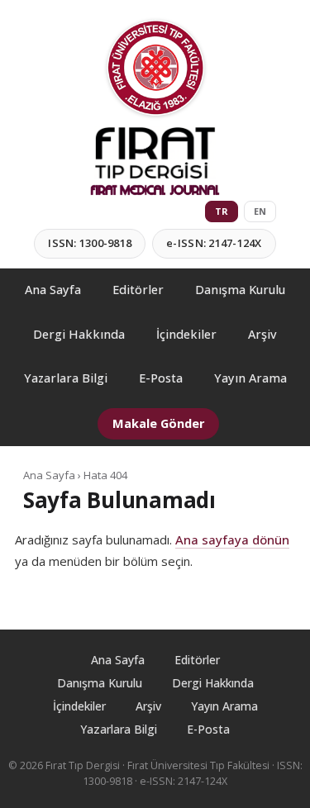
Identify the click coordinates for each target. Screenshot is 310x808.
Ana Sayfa (53, 289)
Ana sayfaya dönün (232, 539)
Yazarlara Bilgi (65, 378)
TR (221, 211)
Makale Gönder (158, 423)
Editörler (138, 289)
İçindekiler (186, 334)
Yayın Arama (250, 378)
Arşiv (262, 334)
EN (260, 211)
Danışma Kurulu (240, 289)
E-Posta (161, 378)
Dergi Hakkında (79, 334)
